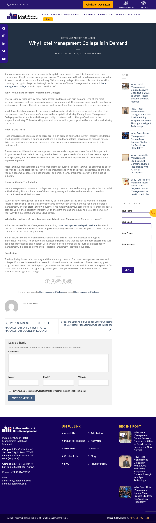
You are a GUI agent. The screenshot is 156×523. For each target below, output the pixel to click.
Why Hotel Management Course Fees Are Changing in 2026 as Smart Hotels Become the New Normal (140, 93)
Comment (13, 352)
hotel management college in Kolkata (77, 225)
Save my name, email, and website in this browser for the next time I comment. (49, 391)
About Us (55, 14)
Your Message (128, 244)
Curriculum (87, 14)
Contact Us (134, 14)
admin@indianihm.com (14, 484)
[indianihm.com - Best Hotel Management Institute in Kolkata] (22, 15)
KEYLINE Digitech (139, 518)
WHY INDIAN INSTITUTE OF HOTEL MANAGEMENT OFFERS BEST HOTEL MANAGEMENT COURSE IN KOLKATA (27, 327)
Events (95, 448)
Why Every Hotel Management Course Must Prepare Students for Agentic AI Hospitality (140, 140)
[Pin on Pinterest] (64, 281)
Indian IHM (94, 54)
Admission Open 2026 (98, 5)
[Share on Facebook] (47, 281)
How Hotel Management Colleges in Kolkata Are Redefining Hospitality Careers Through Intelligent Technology (141, 118)
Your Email (127, 222)
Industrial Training (74, 441)
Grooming (70, 448)
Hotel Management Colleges (78, 38)
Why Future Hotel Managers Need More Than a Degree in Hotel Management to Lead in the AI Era (140, 187)
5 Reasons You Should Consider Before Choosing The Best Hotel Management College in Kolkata (86, 323)
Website (82, 377)
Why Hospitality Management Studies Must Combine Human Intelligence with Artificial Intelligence (140, 164)
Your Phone (127, 233)
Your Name (127, 211)
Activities (96, 441)
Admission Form (106, 14)
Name (11, 377)
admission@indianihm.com (16, 480)
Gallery (120, 14)
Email (46, 377)
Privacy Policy (99, 464)
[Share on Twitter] (53, 281)
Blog (48, 19)
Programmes (71, 14)
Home (45, 14)
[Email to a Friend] (58, 281)
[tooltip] (4, 28)
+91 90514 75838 (20, 472)
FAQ (66, 464)
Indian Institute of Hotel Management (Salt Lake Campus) (15, 441)
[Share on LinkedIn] (69, 281)
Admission (97, 433)
